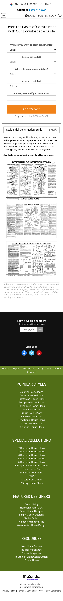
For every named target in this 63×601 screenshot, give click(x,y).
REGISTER (42, 15)
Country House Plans (31, 395)
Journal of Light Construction (31, 556)
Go (40, 329)
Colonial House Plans (31, 392)
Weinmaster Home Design (31, 525)
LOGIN (53, 15)
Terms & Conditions (27, 590)
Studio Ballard (31, 518)
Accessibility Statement (50, 590)
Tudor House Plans (31, 423)
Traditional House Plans (31, 420)
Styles (16, 368)
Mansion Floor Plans (31, 472)
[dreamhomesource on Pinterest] (39, 353)
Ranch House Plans (31, 416)
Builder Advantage (31, 549)
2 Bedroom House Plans (31, 448)
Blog (40, 368)
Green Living (32, 504)
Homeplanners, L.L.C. (31, 507)
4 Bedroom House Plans (31, 455)
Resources (28, 368)
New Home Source (31, 546)
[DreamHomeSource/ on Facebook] (24, 353)
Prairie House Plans (31, 413)
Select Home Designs (31, 511)
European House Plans (31, 402)
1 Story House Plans (32, 479)
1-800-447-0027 (31, 9)
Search (5, 368)
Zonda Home (31, 560)
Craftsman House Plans (32, 399)
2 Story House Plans (32, 483)
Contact (31, 372)
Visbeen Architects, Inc (31, 521)
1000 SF (31, 476)
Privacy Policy (8, 590)
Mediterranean (31, 409)
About (57, 368)
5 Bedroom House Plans (31, 458)
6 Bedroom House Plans (31, 462)
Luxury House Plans (31, 469)
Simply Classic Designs (31, 514)
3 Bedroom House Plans (31, 451)
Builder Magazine (31, 553)
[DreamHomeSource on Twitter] (31, 353)
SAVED (31, 15)
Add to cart (31, 109)
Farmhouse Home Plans (31, 406)
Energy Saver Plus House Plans (32, 465)
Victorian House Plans (31, 427)
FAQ (48, 368)
